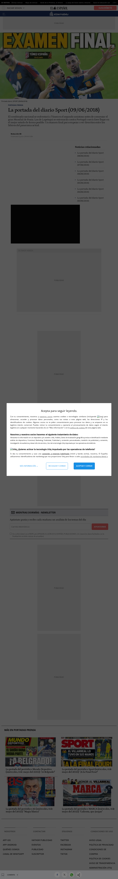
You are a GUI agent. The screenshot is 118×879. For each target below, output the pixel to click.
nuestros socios (46, 416)
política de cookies (77, 427)
